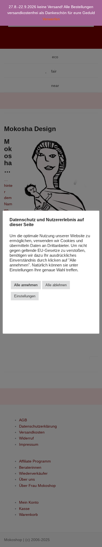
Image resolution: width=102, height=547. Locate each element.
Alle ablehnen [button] (56, 285)
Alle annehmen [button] (26, 285)
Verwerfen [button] (51, 19)
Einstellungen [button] (24, 296)
